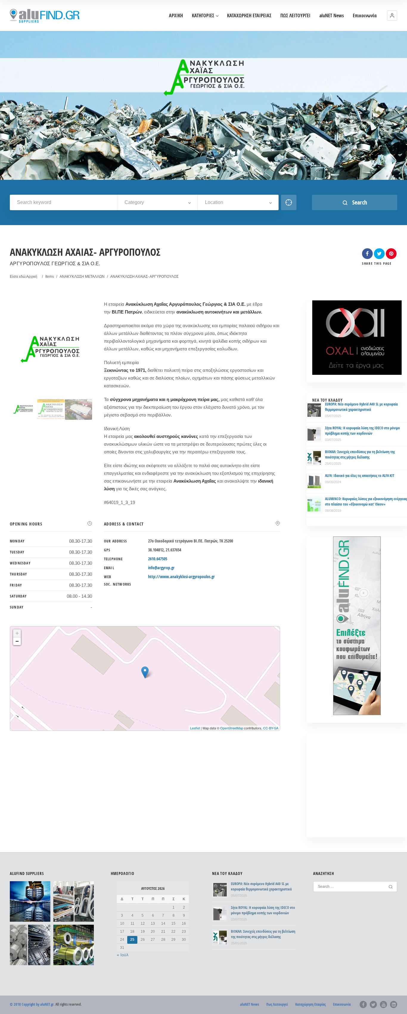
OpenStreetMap (231, 728)
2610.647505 (157, 558)
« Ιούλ (122, 954)
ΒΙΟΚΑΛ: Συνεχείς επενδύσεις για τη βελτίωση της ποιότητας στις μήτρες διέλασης (360, 454)
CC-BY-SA (270, 728)
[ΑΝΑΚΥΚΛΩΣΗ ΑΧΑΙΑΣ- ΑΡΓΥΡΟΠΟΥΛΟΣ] (23, 409)
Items (49, 276)
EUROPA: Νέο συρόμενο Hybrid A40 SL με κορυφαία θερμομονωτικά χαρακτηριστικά (361, 407)
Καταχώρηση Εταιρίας (310, 1004)
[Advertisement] (357, 789)
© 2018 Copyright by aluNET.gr (32, 1004)
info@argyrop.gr (161, 567)
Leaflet (195, 728)
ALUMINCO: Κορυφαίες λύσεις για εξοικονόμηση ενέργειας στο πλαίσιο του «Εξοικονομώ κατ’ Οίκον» (366, 501)
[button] (392, 15)
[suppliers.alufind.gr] (46, 16)
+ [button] (17, 633)
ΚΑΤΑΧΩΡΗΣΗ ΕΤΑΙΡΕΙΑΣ (249, 16)
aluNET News (331, 16)
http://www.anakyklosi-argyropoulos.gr (181, 576)
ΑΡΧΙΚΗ (176, 16)
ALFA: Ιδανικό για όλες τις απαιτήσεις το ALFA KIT (359, 475)
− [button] (17, 641)
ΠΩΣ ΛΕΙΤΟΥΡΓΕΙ (295, 16)
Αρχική (31, 276)
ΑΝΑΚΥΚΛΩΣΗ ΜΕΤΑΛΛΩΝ (82, 276)
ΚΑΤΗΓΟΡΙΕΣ (203, 16)
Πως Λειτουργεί (277, 1004)
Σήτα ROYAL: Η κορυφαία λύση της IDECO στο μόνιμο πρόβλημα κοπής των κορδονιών (362, 430)
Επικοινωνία (365, 16)
